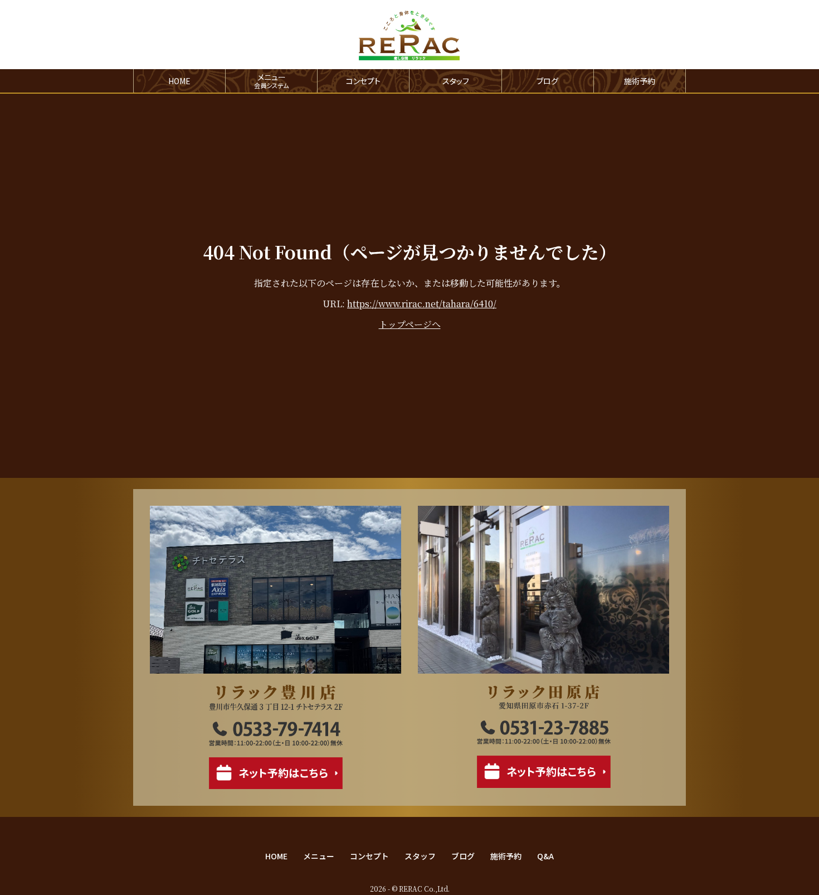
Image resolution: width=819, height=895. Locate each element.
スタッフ (455, 80)
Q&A (545, 856)
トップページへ (410, 324)
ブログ (547, 80)
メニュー (318, 856)
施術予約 (639, 80)
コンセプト (363, 80)
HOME (179, 80)
